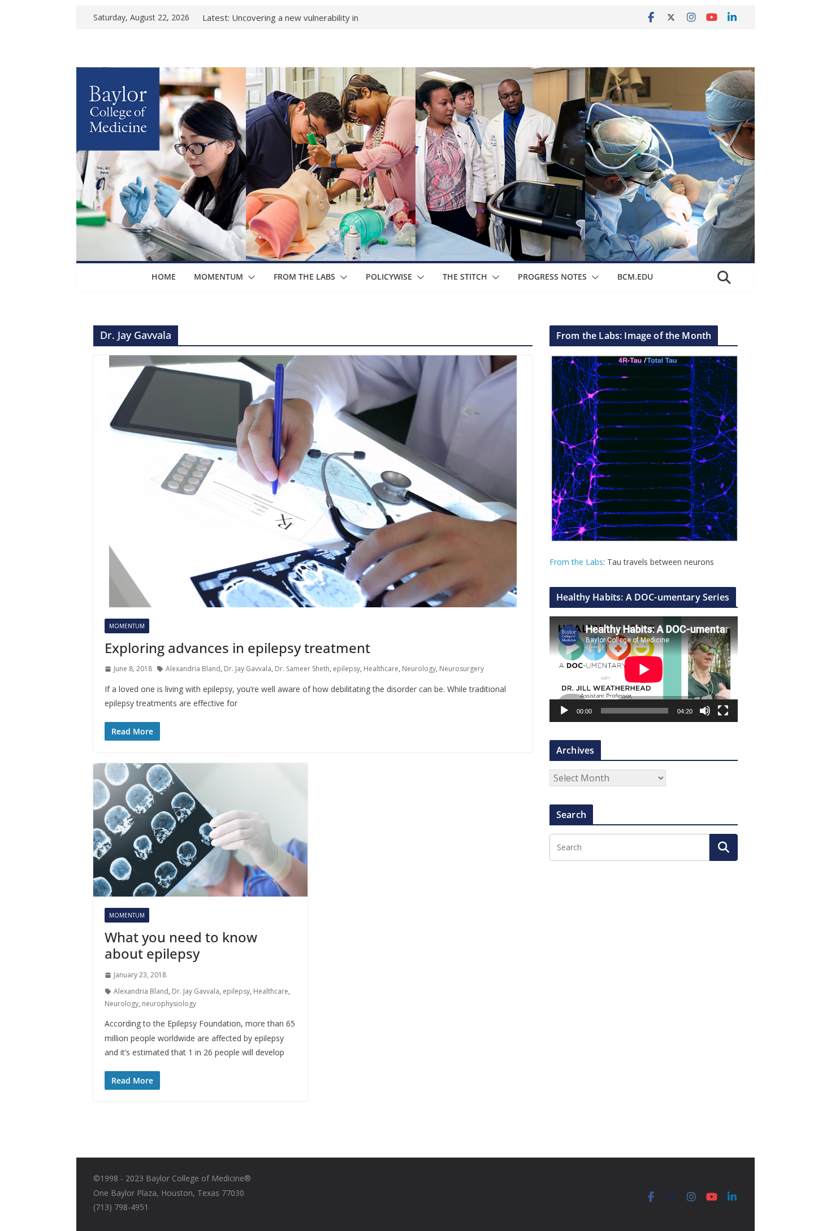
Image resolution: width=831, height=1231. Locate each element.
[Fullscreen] (723, 710)
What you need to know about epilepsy (181, 945)
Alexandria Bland (193, 668)
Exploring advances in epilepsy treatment (237, 647)
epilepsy (346, 668)
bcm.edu (635, 276)
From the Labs (576, 561)
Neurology (419, 668)
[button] (249, 277)
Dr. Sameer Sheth (302, 668)
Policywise (389, 276)
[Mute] (705, 710)
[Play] (564, 710)
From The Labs (304, 276)
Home (164, 276)
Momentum (218, 276)
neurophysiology (169, 1003)
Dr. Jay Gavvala (247, 668)
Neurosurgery (461, 668)
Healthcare (381, 668)
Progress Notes (552, 276)
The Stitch (465, 276)
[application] (643, 669)
